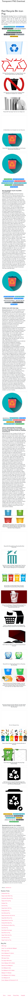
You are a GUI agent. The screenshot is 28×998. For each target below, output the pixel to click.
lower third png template (18, 185)
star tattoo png (22, 418)
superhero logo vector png (7, 28)
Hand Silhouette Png (6, 913)
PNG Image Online (5, 950)
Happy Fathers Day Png (6, 935)
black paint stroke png (18, 298)
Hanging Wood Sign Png (7, 922)
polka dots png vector (18, 816)
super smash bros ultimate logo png (14, 32)
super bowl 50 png (14, 36)
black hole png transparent (9, 300)
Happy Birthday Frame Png (7, 920)
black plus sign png (9, 298)
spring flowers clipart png (9, 424)
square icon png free (14, 418)
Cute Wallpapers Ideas (6, 968)
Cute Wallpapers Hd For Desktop (8, 975)
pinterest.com (8, 887)
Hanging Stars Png (5, 893)
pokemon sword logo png (10, 819)
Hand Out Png (4, 905)
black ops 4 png (8, 302)
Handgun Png (4, 903)
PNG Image (4, 945)
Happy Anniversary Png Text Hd (8, 915)
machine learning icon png (18, 179)
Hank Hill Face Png (5, 937)
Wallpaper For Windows (6, 972)
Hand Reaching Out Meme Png (8, 925)
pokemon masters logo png (18, 814)
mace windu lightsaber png (7, 183)
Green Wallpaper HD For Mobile (8, 963)
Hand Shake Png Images (7, 930)
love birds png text (8, 179)
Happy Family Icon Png (6, 940)
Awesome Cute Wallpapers (7, 965)
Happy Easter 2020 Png (6, 908)
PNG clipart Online (5, 958)
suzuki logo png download (9, 26)
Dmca (4, 995)
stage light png (6, 418)
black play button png (19, 296)
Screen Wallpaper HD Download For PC (10, 980)
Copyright (23, 995)
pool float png (19, 817)
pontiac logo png (19, 819)
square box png (18, 422)
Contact (9, 995)
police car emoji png (8, 814)
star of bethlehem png (7, 420)
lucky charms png (8, 185)
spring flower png (10, 422)
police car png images (10, 817)
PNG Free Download (6, 955)
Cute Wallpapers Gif (6, 977)
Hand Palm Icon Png (6, 932)
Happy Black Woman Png (7, 918)
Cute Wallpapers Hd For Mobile (8, 970)
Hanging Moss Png (5, 910)
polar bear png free (9, 816)
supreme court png (20, 26)
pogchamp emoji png (14, 821)
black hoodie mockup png (18, 302)
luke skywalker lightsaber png (20, 183)
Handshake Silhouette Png (7, 898)
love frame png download (20, 181)
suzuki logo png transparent (20, 28)
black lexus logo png (20, 300)
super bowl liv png (20, 34)
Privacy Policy (16, 995)
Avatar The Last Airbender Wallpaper (9, 948)
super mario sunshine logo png (14, 30)
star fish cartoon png (20, 424)
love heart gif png (14, 187)
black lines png (14, 304)
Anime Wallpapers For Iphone (8, 953)
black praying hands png (9, 296)
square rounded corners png (19, 420)
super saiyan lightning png (9, 34)
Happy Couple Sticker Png (7, 895)
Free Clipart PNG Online (7, 960)
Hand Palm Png (5, 927)
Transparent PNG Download (13, 1)
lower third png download (8, 181)
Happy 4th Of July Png (6, 900)
